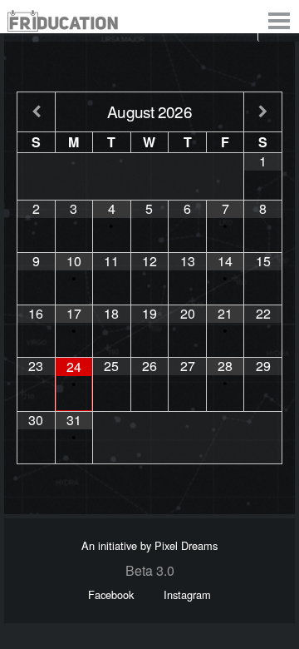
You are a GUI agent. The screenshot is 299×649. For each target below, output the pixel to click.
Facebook (111, 594)
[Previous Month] (36, 112)
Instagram (187, 594)
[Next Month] (263, 112)
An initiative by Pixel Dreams (149, 545)
